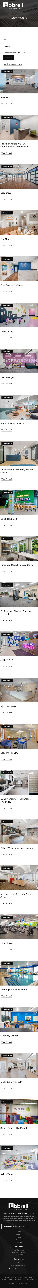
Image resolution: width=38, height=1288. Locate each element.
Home (19, 1232)
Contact (19, 1242)
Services (19, 1240)
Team (19, 1237)
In (13, 1268)
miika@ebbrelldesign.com (19, 1265)
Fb (10, 1268)
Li (15, 1268)
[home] (12, 5)
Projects (19, 1234)
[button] (34, 5)
